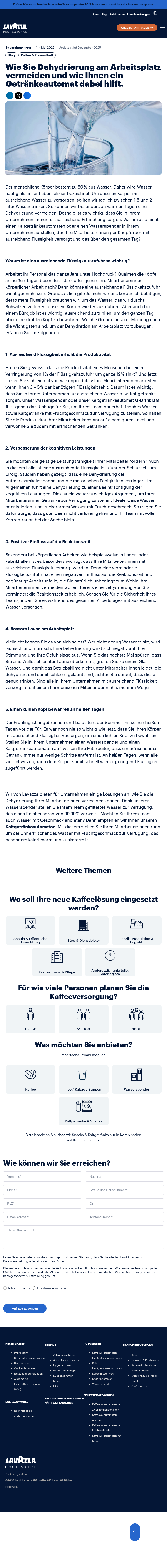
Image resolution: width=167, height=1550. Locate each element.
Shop (96, 14)
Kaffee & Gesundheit (37, 55)
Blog (104, 14)
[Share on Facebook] (27, 95)
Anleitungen (117, 14)
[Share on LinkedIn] (9, 95)
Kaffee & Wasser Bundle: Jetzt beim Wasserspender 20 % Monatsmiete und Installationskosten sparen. (83, 4)
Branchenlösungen (138, 14)
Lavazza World (16, 1401)
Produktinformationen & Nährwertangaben (64, 1400)
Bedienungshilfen (16, 1474)
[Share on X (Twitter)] (18, 95)
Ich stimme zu (19, 1288)
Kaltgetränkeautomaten (30, 826)
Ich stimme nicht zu (52, 1288)
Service (50, 1344)
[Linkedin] (156, 1461)
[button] (162, 27)
